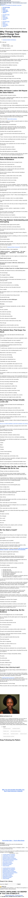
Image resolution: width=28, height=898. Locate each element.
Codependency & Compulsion (9, 855)
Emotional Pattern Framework (13, 247)
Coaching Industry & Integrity (9, 854)
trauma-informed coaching (8, 736)
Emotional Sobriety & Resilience (9, 39)
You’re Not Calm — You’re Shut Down (13, 840)
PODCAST (5, 10)
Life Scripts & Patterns (7, 862)
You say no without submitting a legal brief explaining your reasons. (14, 423)
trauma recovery (23, 733)
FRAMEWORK (6, 7)
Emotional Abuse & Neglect (8, 856)
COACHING (5, 11)
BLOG (4, 8)
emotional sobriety (16, 728)
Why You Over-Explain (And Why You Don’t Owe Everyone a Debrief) (13, 790)
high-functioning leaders (16, 731)
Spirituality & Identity (7, 864)
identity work (6, 733)
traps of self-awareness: (12, 118)
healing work (6, 731)
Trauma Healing (6, 865)
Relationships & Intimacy (8, 863)
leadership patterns (14, 733)
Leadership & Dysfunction (8, 860)
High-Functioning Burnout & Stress (10, 859)
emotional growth (7, 728)
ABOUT (4, 12)
